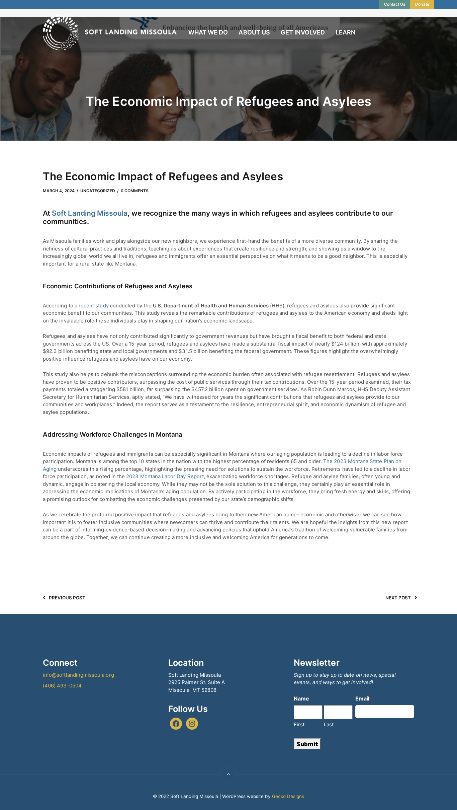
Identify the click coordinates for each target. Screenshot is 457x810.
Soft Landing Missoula (89, 213)
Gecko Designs (288, 796)
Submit (307, 743)
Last (329, 724)
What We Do (208, 32)
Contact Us (394, 4)
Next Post (398, 597)
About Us (254, 32)
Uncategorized (97, 190)
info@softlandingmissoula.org (78, 675)
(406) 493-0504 (62, 685)
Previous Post (67, 597)
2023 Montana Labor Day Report (165, 476)
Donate (422, 4)
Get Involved (303, 32)
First (299, 724)
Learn (345, 32)
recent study (94, 305)
